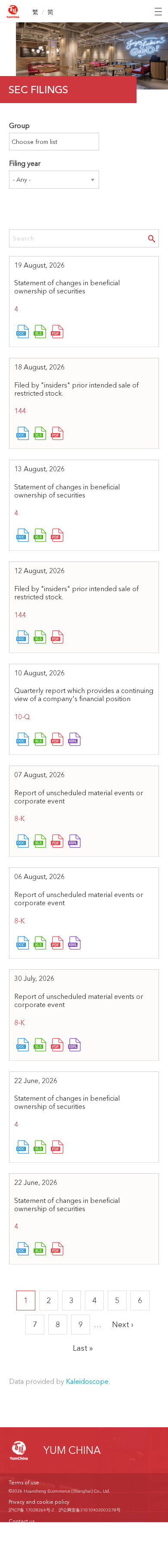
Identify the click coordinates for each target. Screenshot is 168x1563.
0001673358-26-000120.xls (40, 1249)
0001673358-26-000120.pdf (57, 1249)
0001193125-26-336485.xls (40, 943)
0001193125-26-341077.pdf (57, 740)
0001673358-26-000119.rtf (22, 1148)
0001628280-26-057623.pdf (57, 434)
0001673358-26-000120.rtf (22, 1249)
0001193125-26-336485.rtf (22, 943)
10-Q (22, 716)
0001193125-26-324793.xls (40, 1045)
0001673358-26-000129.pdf (57, 536)
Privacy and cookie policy (39, 1502)
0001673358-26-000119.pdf (57, 1148)
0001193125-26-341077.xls (40, 740)
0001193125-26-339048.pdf (57, 842)
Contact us (21, 1521)
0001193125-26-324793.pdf (57, 1045)
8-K (19, 818)
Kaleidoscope (87, 1381)
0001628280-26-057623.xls (40, 434)
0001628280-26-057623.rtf (22, 434)
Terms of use (24, 1482)
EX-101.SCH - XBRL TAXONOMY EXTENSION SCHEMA (74, 740)
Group (19, 125)
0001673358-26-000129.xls (40, 536)
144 (20, 410)
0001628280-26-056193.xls (40, 638)
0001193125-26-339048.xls (40, 842)
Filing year (24, 163)
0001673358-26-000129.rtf (22, 536)
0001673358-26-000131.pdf (57, 332)
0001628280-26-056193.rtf (22, 638)
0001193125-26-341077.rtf (22, 740)
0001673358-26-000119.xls (40, 1148)
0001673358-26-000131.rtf (22, 332)
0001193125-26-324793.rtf (22, 1045)
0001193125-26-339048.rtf (22, 842)
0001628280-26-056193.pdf (57, 638)
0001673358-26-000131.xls (40, 332)
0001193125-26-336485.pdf (57, 943)
